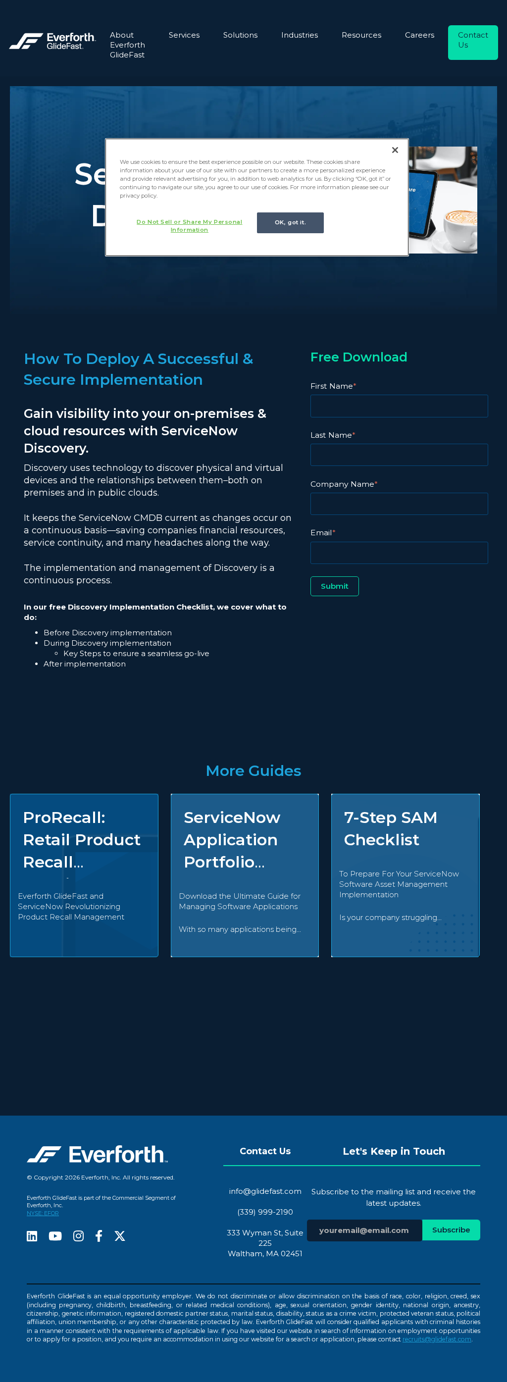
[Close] (395, 150)
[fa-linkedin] (32, 1237)
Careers (419, 35)
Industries (299, 35)
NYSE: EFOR (43, 1213)
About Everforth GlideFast (127, 44)
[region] (257, 197)
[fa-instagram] (78, 1237)
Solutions (240, 35)
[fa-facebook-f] (98, 1237)
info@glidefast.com (265, 1191)
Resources (361, 35)
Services (184, 35)
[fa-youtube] (55, 1237)
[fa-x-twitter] (120, 1237)
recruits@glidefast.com (437, 1339)
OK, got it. (290, 222)
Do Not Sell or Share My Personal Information (189, 225)
